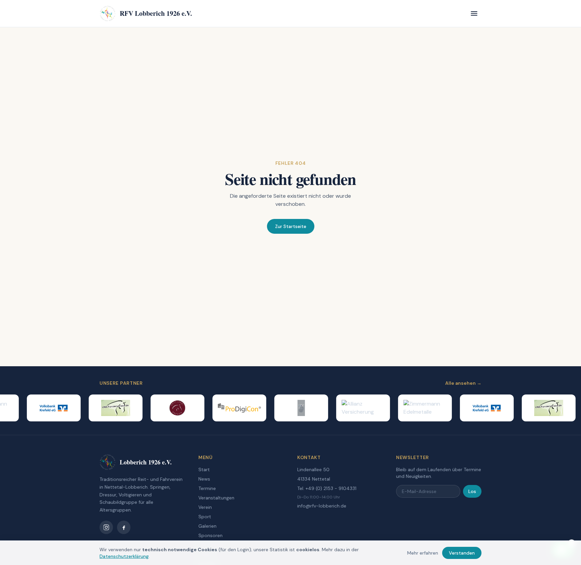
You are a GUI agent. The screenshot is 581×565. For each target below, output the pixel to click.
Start (204, 469)
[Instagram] (106, 527)
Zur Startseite (290, 226)
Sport (204, 517)
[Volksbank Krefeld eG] (49, 407)
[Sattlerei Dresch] (172, 407)
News (204, 479)
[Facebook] (123, 527)
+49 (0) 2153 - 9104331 (331, 488)
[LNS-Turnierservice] (111, 407)
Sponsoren (210, 535)
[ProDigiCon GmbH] (234, 407)
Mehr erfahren (422, 553)
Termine (207, 488)
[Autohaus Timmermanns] (296, 407)
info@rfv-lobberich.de (321, 506)
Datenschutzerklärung (124, 556)
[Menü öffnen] (474, 13)
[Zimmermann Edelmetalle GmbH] (420, 407)
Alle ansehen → (463, 383)
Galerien (207, 526)
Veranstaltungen (216, 498)
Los (472, 491)
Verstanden (462, 553)
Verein (205, 507)
